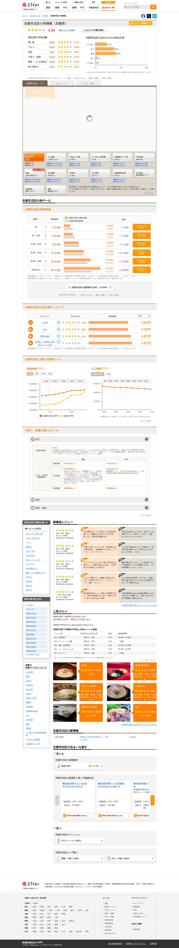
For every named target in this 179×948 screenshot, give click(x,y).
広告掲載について (140, 917)
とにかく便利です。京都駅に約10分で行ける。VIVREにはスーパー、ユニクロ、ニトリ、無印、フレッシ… (100, 580)
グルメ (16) (30, 551)
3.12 (121, 158)
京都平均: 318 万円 (141, 163)
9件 (52, 52)
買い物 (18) (30, 556)
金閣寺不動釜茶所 (142, 665)
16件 (52, 47)
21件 (52, 62)
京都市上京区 (31, 613)
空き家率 (29, 689)
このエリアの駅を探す (94, 30)
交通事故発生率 (32, 711)
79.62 (51, 174)
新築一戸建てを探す (70, 858)
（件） (90, 287)
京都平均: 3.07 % (118, 163)
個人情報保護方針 (115, 944)
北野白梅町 (45, 336)
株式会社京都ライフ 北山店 (74, 783)
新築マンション (111, 907)
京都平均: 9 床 (95, 163)
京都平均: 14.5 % (96, 179)
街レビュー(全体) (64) (34, 534)
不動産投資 (109, 923)
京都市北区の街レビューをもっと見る (140, 605)
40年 (50, 374)
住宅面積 (29, 707)
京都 (108, 374)
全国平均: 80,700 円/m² (32, 181)
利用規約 (136, 907)
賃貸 (48, 7)
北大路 (45, 322)
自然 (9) (29, 586)
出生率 (28, 681)
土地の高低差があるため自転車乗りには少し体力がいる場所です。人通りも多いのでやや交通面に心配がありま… (137, 595)
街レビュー (67, 30)
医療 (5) (29, 547)
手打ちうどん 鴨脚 (88, 686)
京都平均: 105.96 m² (53, 179)
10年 (30, 374)
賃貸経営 (108, 930)
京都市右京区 (31, 639)
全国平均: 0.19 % (118, 181)
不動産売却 (94, 7)
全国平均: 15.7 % (96, 181)
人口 (28, 715)
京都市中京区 (31, 622)
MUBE (83, 665)
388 (139, 158)
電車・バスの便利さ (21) (35, 573)
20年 (37, 374)
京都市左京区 (31, 618)
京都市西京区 (31, 651)
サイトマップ (138, 903)
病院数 (28, 728)
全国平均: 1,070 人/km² (54, 165)
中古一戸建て (107, 78)
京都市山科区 (31, 647)
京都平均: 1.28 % (74, 163)
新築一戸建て (94, 78)
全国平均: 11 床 (96, 165)
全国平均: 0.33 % (74, 181)
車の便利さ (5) (31, 568)
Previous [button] (57, 800)
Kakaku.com (34, 945)
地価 (28, 676)
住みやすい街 (108, 7)
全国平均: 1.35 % (74, 165)
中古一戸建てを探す (121, 858)
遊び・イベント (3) (33, 560)
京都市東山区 (31, 626)
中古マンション (80, 78)
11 (99, 158)
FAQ (134, 910)
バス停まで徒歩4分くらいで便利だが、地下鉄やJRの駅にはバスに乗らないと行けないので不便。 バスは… (137, 549)
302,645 (31, 174)
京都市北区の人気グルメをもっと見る (140, 725)
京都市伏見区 (31, 643)
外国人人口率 (31, 698)
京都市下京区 (31, 630)
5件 (52, 66)
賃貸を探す (79, 766)
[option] (78, 800)
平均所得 (29, 685)
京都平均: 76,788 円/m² (32, 179)
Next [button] (153, 800)
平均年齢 (29, 720)
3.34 (30, 158)
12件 (52, 57)
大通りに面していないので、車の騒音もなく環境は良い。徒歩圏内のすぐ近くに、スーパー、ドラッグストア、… (100, 549)
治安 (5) (29, 581)
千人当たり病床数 (33, 739)
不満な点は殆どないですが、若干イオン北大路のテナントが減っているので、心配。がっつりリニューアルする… (137, 534)
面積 (28, 724)
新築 (57, 7)
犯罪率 (28, 694)
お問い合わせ (138, 913)
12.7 (95, 174)
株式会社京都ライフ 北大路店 (111, 783)
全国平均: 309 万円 (141, 165)
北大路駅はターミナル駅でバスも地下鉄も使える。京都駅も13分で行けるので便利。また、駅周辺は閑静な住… (100, 534)
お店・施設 (88, 83)
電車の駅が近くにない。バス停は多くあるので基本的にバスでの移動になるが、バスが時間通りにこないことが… (137, 564)
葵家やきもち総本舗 (89, 707)
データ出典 (148, 193)
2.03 (75, 158)
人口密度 (29, 672)
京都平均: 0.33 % (74, 179)
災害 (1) (29, 577)
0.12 (120, 174)
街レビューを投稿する (141, 23)
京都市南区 (30, 634)
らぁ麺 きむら (140, 686)
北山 (45, 329)
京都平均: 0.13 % (118, 179)
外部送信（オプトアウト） (136, 944)
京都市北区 (98, 374)
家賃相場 (136, 929)
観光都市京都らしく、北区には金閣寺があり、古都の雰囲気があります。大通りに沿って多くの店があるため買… (100, 595)
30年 (43, 374)
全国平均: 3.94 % (118, 165)
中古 (65, 7)
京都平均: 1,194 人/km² (54, 163)
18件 (52, 42)
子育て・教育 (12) (33, 538)
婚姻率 (28, 702)
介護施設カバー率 (33, 744)
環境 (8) (29, 590)
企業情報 (153, 944)
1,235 (53, 158)
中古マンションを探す (71, 840)
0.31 (73, 174)
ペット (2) (30, 564)
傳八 (137, 707)
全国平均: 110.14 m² (53, 181)
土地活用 (108, 927)
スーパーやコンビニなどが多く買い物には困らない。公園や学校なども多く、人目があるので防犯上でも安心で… (100, 564)
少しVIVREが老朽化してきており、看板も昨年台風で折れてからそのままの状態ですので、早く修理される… (137, 580)
